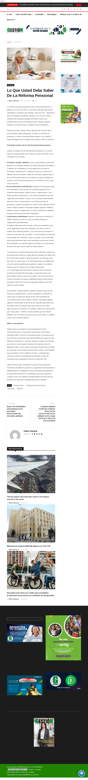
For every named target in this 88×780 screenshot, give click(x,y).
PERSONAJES (51, 19)
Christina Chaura (19, 390)
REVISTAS (10, 24)
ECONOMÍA (39, 19)
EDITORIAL (18, 47)
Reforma (19, 393)
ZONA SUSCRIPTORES (23, 19)
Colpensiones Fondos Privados (35, 390)
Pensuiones (11, 393)
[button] (77, 5)
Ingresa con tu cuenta (69, 19)
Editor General (14, 105)
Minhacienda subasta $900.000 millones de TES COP (29, 551)
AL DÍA (9, 19)
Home (9, 47)
